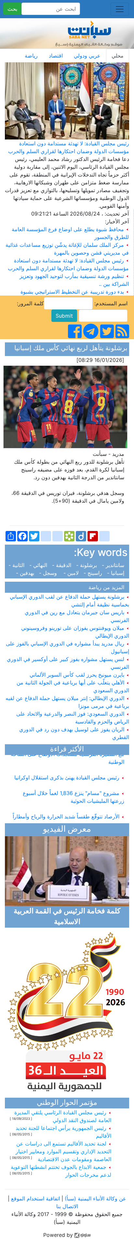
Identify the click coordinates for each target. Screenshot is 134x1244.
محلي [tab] (118, 55)
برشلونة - (87, 565)
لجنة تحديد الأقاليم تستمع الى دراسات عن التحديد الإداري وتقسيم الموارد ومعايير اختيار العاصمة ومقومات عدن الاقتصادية (63, 1151)
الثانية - (18, 565)
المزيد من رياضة (107, 587)
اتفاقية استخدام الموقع (35, 1198)
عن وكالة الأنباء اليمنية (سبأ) (94, 1198)
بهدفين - (26, 573)
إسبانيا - (116, 573)
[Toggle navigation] (120, 9)
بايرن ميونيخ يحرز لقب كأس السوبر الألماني (78, 674)
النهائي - (39, 565)
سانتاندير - (113, 565)
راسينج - (93, 573)
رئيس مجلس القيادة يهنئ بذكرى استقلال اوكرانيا (67, 773)
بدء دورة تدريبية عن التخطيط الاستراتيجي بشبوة (72, 291)
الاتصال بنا (67, 1206)
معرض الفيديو (67, 829)
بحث (12, 9)
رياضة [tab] (31, 55)
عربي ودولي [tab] (87, 55)
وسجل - (49, 573)
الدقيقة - (62, 565)
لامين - (72, 573)
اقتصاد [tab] (56, 55)
